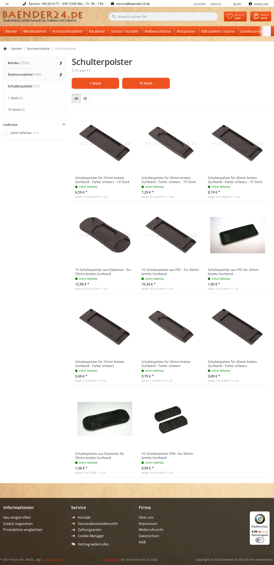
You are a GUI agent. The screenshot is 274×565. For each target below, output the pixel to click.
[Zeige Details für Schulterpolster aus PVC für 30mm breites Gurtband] (237, 235)
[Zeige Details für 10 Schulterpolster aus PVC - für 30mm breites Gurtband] (171, 235)
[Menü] (267, 514)
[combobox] (163, 16)
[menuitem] (12, 31)
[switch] (260, 540)
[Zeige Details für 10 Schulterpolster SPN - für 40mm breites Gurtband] (171, 419)
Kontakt (200, 4)
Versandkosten (53, 560)
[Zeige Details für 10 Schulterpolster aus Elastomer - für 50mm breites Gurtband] (105, 235)
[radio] (76, 98)
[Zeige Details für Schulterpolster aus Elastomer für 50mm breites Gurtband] (105, 419)
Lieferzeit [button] (10, 124)
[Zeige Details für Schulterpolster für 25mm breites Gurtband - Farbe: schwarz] (105, 327)
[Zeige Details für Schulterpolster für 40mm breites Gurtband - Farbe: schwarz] (237, 327)
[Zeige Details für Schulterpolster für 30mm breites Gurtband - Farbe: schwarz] (171, 327)
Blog (237, 4)
